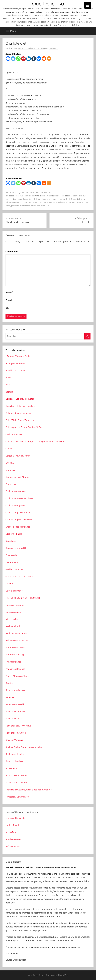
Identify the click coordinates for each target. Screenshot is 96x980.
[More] (49, 58)
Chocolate (11, 463)
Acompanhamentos (15, 363)
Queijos (9, 683)
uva (47, 206)
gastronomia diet (23, 202)
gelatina (42, 202)
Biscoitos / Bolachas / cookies (20, 406)
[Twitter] (13, 58)
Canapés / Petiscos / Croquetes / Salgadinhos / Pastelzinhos (36, 441)
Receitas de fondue (15, 711)
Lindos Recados (13, 825)
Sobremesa (46, 192)
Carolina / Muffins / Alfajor (18, 455)
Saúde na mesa (13, 846)
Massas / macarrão (15, 605)
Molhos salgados (14, 626)
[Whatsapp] (18, 58)
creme (62, 199)
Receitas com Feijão (15, 704)
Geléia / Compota (14, 569)
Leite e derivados (14, 590)
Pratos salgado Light (16, 654)
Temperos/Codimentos (17, 796)
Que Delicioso (48, 3)
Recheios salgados (15, 754)
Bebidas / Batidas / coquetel (20, 399)
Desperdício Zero (14, 534)
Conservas (11, 484)
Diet (68, 199)
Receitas (10, 697)
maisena (61, 202)
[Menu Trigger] (87, 5)
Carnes (9, 448)
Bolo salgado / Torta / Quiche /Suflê (24, 427)
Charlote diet (52, 196)
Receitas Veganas (14, 740)
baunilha (35, 196)
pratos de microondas (20, 206)
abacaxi (12, 196)
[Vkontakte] (38, 58)
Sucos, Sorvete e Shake (17, 782)
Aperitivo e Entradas (15, 370)
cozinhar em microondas (48, 199)
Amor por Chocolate (15, 818)
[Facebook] (8, 58)
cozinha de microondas (16, 199)
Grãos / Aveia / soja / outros (19, 576)
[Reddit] (44, 58)
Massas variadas (13, 612)
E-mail (9, 300)
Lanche (9, 583)
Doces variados (13, 555)
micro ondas (71, 202)
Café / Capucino (14, 434)
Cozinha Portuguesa (15, 505)
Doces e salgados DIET (19, 192)
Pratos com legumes (16, 647)
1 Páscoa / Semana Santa (18, 356)
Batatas (9, 392)
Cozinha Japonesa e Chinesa (19, 498)
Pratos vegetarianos (15, 669)
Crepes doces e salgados (18, 527)
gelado (35, 202)
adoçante (20, 196)
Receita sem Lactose (16, 690)
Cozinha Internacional (16, 491)
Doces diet (75, 199)
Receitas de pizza (14, 718)
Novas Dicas (11, 832)
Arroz (8, 377)
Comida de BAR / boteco (18, 477)
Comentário (12, 251)
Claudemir (53, 48)
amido (28, 196)
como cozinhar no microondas (72, 196)
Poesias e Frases (14, 839)
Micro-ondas (35, 192)
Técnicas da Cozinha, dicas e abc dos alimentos (29, 789)
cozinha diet (31, 199)
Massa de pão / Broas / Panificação (23, 598)
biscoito (43, 196)
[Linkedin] (28, 58)
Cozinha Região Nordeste (18, 512)
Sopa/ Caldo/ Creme (16, 775)
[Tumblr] (33, 58)
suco (43, 206)
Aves (8, 384)
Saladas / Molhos (14, 761)
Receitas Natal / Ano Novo (18, 725)
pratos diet (35, 206)
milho (8, 206)
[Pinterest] (23, 58)
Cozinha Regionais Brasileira (19, 519)
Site (7, 308)
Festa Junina (12, 562)
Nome (9, 292)
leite (55, 202)
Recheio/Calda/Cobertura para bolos (24, 747)
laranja (49, 202)
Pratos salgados (13, 661)
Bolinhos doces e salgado (18, 413)
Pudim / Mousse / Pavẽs (18, 676)
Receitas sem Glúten (16, 733)
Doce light (11, 541)
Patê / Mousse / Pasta (17, 633)
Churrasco (11, 470)
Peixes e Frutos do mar (17, 640)
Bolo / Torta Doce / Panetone (20, 420)
